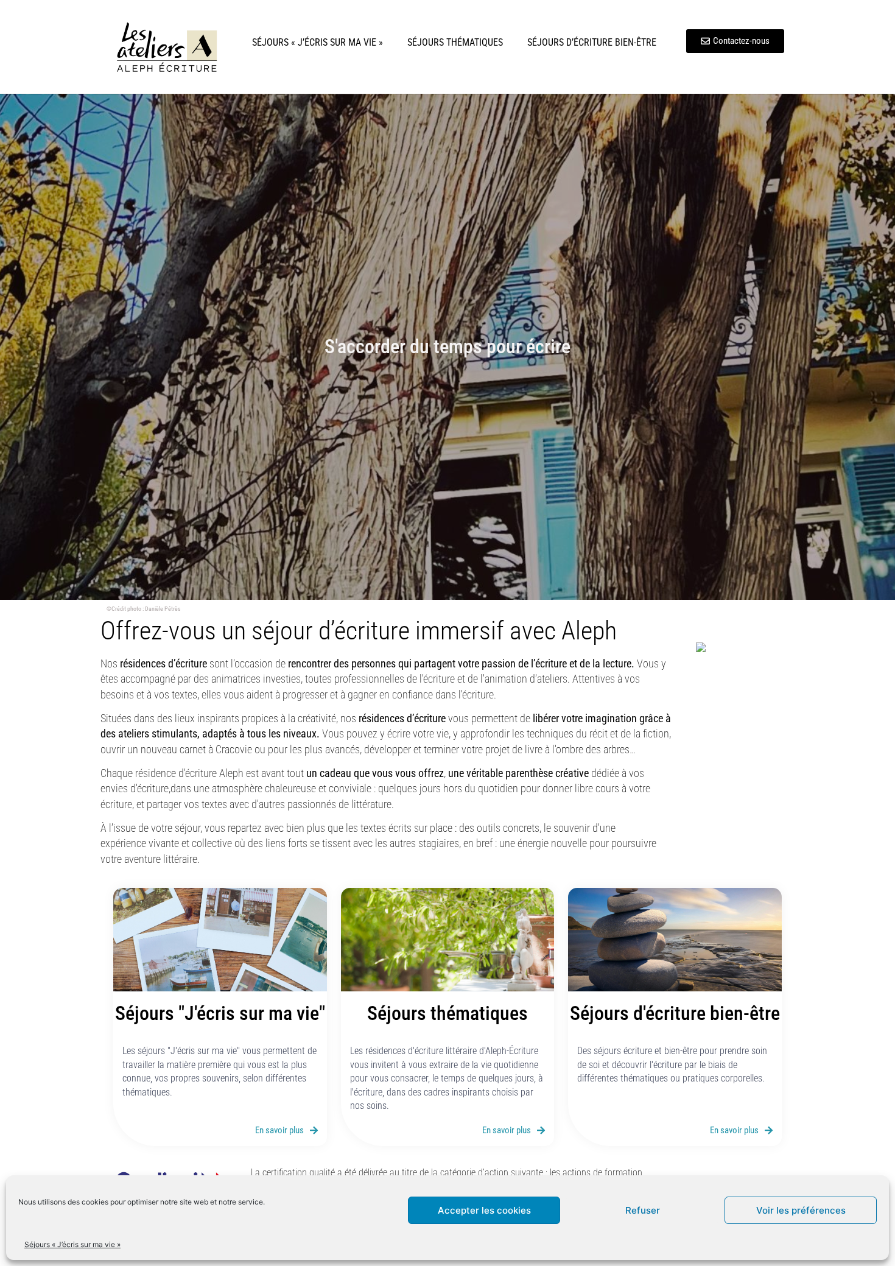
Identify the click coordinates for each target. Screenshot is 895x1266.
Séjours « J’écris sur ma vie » (72, 1244)
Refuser (642, 1210)
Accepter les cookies (484, 1210)
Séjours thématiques (455, 42)
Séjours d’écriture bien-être (591, 42)
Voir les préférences (801, 1210)
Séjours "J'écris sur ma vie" (220, 1013)
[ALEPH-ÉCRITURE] (726, 648)
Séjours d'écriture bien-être (675, 1013)
